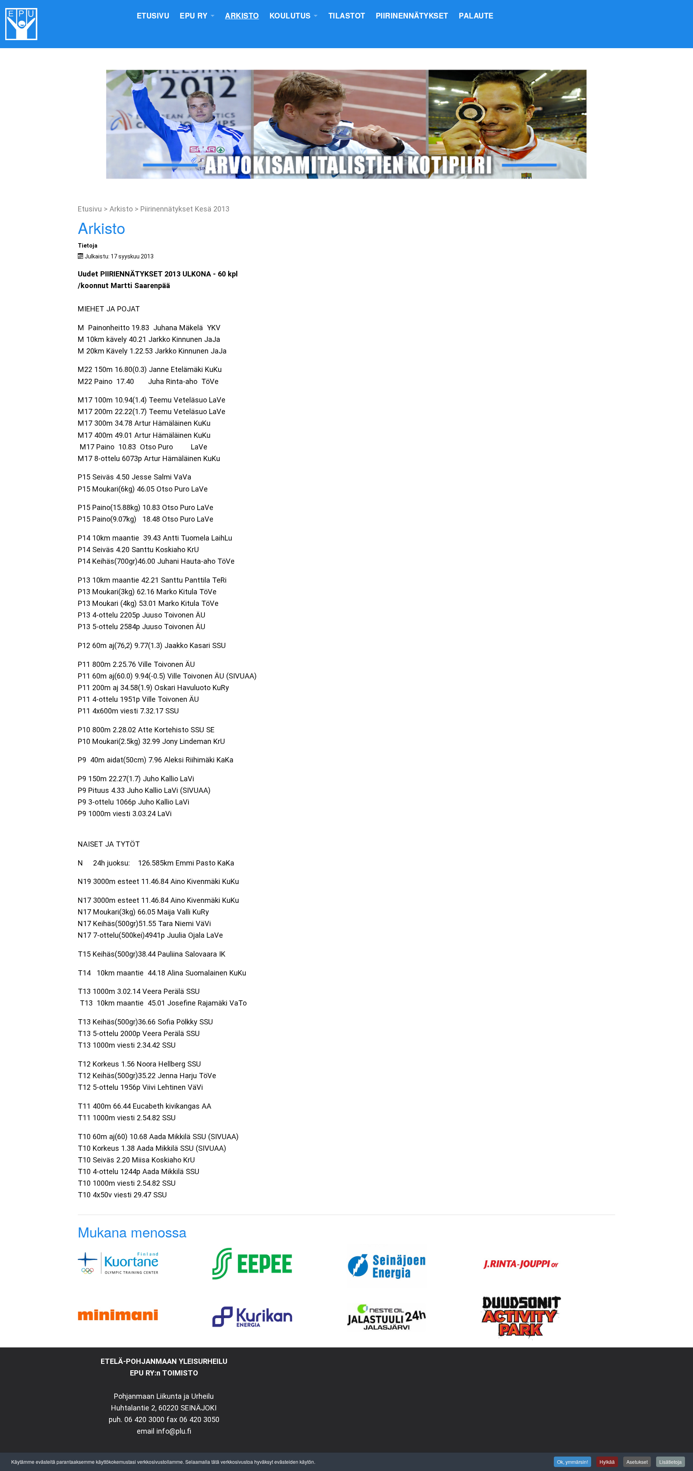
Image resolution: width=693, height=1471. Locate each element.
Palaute (476, 15)
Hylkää (607, 1461)
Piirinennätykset (412, 15)
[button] (12, 124)
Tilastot (346, 15)
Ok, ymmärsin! (572, 1461)
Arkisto (242, 15)
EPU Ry (193, 15)
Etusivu (153, 15)
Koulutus (290, 15)
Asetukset (637, 1461)
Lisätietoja (670, 1461)
